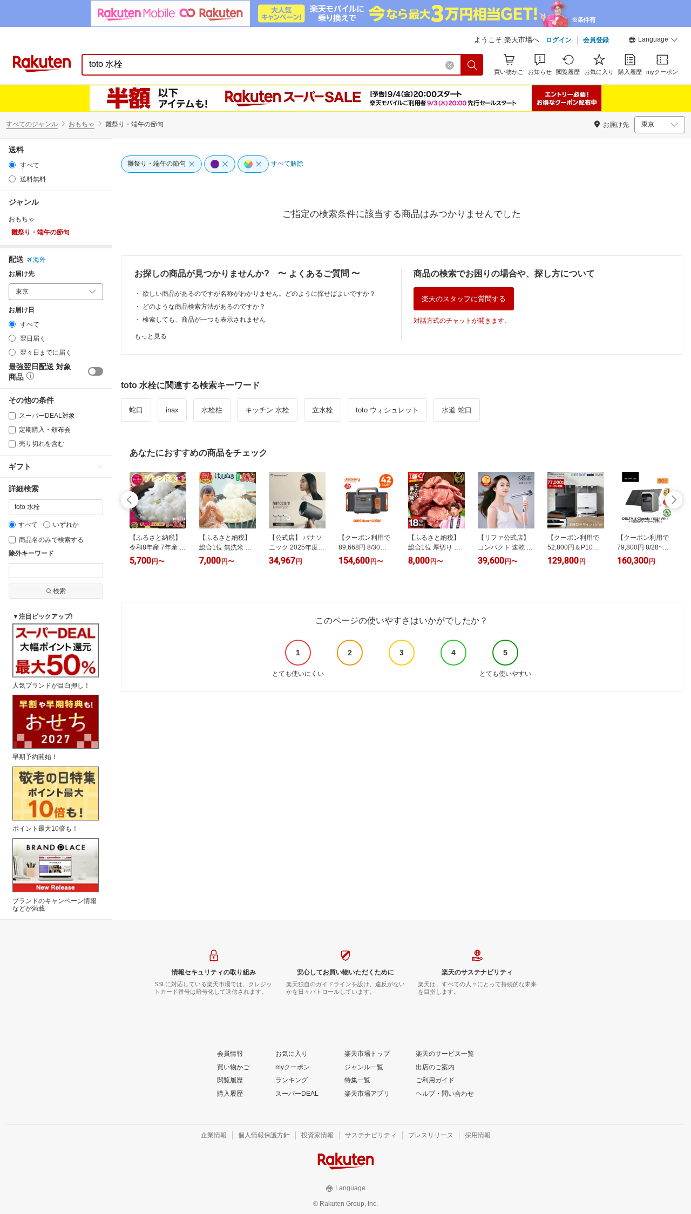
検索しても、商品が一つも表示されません (204, 319)
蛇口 (136, 410)
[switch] (95, 371)
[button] (653, 41)
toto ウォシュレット (387, 410)
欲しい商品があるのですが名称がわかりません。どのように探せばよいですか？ (259, 293)
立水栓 (322, 410)
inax (172, 410)
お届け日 (22, 310)
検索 (59, 591)
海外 (39, 259)
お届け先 (22, 273)
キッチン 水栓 (267, 410)
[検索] (472, 65)
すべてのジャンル (32, 124)
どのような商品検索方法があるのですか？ (204, 306)
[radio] (12, 164)
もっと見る (150, 336)
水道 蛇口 (457, 410)
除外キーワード (31, 553)
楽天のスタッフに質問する (464, 299)
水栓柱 (211, 410)
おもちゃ (81, 124)
